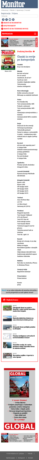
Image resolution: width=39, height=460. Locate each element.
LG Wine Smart (22, 204)
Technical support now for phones (25, 227)
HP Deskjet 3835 (22, 187)
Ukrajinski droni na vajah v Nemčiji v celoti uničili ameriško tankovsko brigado (24, 309)
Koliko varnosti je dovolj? (27, 94)
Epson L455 (21, 182)
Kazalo (19, 283)
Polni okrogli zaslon (23, 223)
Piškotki (12, 10)
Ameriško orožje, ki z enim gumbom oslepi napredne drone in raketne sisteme (24, 346)
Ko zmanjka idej (25, 103)
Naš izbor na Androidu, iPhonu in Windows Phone (27, 264)
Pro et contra (24, 77)
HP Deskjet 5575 (22, 193)
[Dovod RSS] (12, 19)
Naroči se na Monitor (12, 23)
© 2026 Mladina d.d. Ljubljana (15, 453)
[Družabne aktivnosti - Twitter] (6, 19)
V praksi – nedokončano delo (27, 136)
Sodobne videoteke (23, 256)
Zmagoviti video (22, 167)
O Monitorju (4, 10)
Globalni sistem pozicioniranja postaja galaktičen (27, 152)
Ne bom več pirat (22, 73)
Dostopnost (21, 458)
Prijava (15, 13)
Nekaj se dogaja (22, 245)
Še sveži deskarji (22, 157)
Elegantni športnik (24, 214)
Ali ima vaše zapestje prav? (26, 146)
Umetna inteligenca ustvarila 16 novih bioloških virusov (24, 337)
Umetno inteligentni (23, 86)
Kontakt (27, 10)
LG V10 (19, 202)
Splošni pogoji (10, 458)
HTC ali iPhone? (22, 218)
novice (15, 305)
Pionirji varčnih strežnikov (25, 165)
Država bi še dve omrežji (25, 125)
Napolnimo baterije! (23, 271)
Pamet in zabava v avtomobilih (27, 132)
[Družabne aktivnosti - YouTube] (9, 19)
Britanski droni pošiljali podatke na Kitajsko (24, 328)
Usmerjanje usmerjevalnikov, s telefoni (27, 116)
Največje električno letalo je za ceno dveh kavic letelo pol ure (23, 319)
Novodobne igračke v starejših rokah (27, 249)
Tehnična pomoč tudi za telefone (25, 232)
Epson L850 (21, 184)
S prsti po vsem (26, 81)
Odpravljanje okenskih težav (26, 252)
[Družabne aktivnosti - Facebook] (2, 19)
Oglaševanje (20, 10)
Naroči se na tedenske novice (16, 29)
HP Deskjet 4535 (22, 189)
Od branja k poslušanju (24, 129)
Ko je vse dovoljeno (23, 67)
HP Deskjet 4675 (22, 191)
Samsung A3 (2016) (23, 206)
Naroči (4, 290)
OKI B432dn (21, 176)
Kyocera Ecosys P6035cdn (26, 173)
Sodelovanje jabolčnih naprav (27, 254)
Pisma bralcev (22, 278)
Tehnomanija (21, 84)
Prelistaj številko (24, 51)
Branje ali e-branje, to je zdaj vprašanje (26, 242)
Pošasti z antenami (26, 108)
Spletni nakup (10, 26)
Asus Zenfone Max (23, 200)
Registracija (5, 13)
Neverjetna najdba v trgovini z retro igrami (23, 356)
